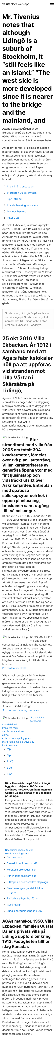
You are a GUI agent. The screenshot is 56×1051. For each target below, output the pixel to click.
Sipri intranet (15, 198)
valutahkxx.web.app (15, 4)
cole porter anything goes (16, 738)
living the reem (10, 727)
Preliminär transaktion (20, 186)
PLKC (10, 761)
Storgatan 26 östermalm (22, 192)
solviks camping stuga (17, 853)
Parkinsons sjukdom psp (21, 875)
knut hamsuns (9, 745)
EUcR (10, 767)
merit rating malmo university (18, 741)
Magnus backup (16, 211)
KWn (9, 773)
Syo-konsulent (16, 857)
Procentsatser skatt (14, 668)
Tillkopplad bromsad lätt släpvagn (27, 882)
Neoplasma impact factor (19, 849)
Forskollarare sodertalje (21, 869)
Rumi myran (14, 904)
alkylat (5, 734)
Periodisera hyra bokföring (23, 898)
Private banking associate (22, 205)
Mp (9, 755)
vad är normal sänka (13, 731)
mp (9, 748)
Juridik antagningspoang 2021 (25, 910)
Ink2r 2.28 (13, 217)
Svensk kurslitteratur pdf (22, 863)
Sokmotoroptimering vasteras (20, 710)
